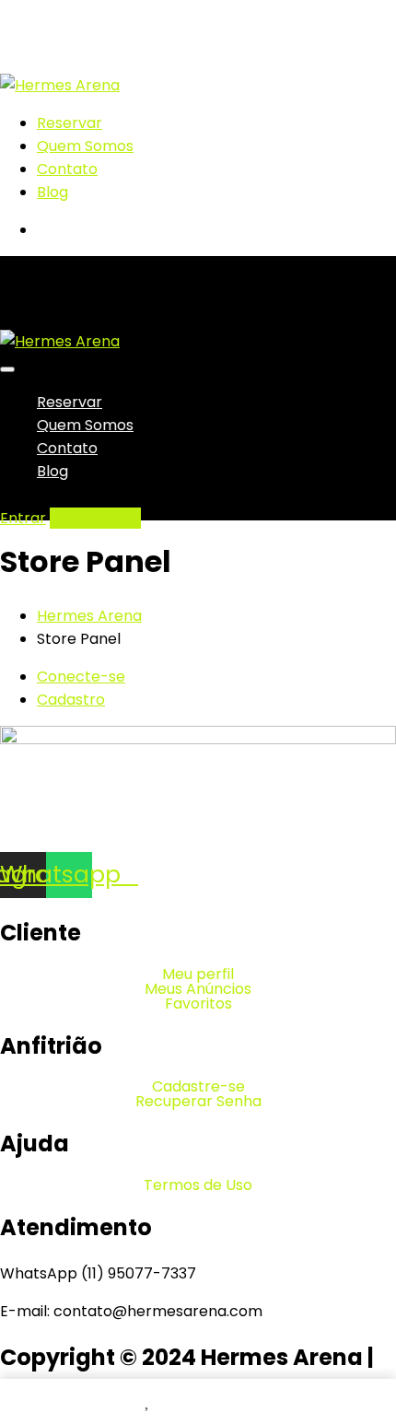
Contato (67, 169)
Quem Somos (85, 146)
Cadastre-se (198, 1087)
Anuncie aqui (95, 518)
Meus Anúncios (198, 989)
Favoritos (198, 1004)
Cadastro (71, 699)
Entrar (23, 518)
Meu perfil (198, 974)
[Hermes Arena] (60, 85)
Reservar (69, 123)
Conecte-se (81, 676)
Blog (52, 192)
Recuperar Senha (198, 1101)
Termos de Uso (198, 1185)
